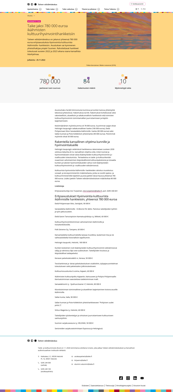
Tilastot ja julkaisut (89, 9)
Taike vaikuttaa (68, 9)
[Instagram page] (128, 379)
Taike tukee (50, 9)
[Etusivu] (42, 4)
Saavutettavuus (97, 385)
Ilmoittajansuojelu (123, 385)
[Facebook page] (121, 379)
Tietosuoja (110, 385)
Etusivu (30, 16)
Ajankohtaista (32, 9)
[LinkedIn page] (135, 379)
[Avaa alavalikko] (40, 9)
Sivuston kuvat (139, 385)
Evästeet (85, 385)
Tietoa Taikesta (110, 9)
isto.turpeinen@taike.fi (92, 191)
